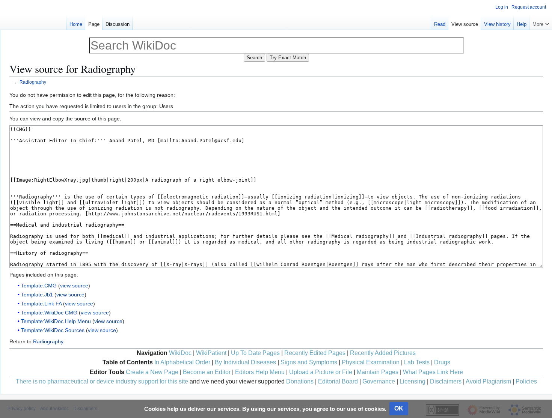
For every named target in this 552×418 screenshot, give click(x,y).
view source (74, 286)
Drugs (442, 362)
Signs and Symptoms (309, 362)
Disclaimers (446, 381)
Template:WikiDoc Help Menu (56, 321)
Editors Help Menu (260, 372)
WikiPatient (211, 353)
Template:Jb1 (37, 295)
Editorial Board (338, 381)
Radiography (33, 82)
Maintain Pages (377, 372)
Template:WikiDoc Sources (52, 330)
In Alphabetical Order (182, 362)
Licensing (412, 381)
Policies (526, 381)
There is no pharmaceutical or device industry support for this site (102, 381)
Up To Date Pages (255, 353)
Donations (300, 381)
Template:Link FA (41, 304)
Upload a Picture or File (320, 372)
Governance (378, 381)
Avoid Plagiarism (488, 381)
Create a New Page (152, 372)
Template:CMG (39, 286)
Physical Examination (371, 362)
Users (166, 106)
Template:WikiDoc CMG (49, 313)
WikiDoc (180, 353)
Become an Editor (207, 372)
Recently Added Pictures (383, 353)
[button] (540, 22)
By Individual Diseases (245, 362)
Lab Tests (417, 362)
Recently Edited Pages (314, 353)
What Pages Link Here (433, 372)
